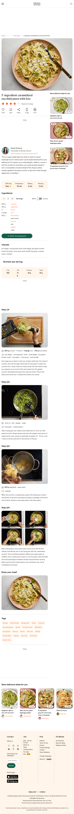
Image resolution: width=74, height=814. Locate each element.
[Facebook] (9, 745)
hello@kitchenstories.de (37, 798)
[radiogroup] (11, 104)
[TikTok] (18, 745)
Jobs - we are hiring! (27, 741)
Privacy (42, 745)
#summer (24, 636)
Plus (26, 754)
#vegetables (7, 636)
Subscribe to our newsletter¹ (12, 755)
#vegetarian (25, 623)
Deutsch (42, 759)
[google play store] (13, 781)
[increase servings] (12, 198)
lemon (13, 210)
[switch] (39, 199)
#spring (16, 636)
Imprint (42, 741)
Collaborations (28, 749)
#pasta (18, 627)
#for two (30, 631)
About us (26, 745)
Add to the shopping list (18, 236)
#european (6, 631)
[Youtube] (9, 749)
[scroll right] (72, 698)
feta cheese (15, 215)
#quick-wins (7, 640)
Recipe (3, 36)
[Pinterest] (13, 749)
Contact (42, 750)
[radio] (3, 103)
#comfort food (27, 627)
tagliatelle (14, 207)
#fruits (22, 631)
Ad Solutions (60, 741)
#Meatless (38, 627)
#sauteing (33, 636)
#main (34, 623)
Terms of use (44, 743)
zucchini (13, 204)
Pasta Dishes (16, 36)
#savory (15, 631)
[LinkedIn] (18, 749)
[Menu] (3, 4)
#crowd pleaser (8, 627)
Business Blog (60, 743)
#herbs (37, 631)
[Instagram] (13, 745)
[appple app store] (13, 777)
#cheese (41, 623)
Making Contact (61, 745)
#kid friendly (14, 623)
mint (12, 213)
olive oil (13, 221)
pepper (13, 227)
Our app (26, 752)
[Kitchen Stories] (37, 3)
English (49, 759)
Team (25, 747)
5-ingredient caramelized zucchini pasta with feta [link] (37, 36)
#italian (5, 623)
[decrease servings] (4, 198)
